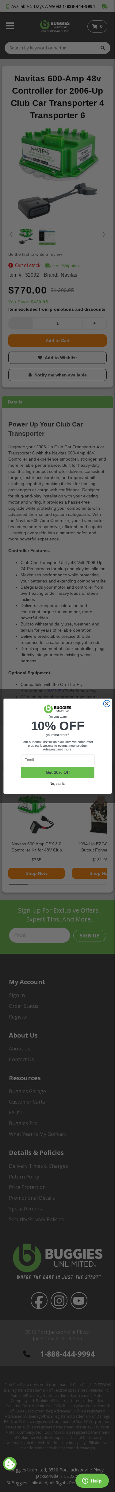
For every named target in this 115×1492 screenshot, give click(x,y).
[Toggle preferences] (10, 1464)
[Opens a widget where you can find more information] (92, 1481)
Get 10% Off (57, 772)
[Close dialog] (106, 703)
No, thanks (58, 783)
